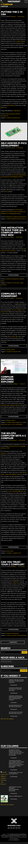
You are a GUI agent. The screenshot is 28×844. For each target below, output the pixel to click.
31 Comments (19, 147)
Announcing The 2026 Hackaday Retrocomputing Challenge (15, 789)
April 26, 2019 (4, 440)
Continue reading (17, 275)
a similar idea (14, 336)
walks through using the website (10, 405)
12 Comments (13, 770)
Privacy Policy (24, 835)
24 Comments (21, 440)
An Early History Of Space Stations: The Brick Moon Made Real (16, 681)
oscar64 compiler (20, 41)
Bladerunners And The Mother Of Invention (15, 706)
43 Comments (20, 16)
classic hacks (9, 551)
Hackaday (14, 1)
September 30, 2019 (6, 384)
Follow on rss (9, 661)
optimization (19, 424)
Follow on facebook (2, 661)
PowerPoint (11, 105)
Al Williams (13, 16)
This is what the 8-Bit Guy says (17, 491)
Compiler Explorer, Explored (7, 379)
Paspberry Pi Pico (16, 218)
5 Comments (19, 298)
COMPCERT (15, 582)
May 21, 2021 (4, 237)
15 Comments (13, 793)
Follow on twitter (4, 661)
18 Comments (13, 685)
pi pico (23, 218)
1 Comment (22, 384)
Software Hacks (10, 349)
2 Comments (13, 758)
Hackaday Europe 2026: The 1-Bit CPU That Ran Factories (15, 689)
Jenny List (12, 147)
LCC (20, 553)
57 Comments (21, 566)
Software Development (20, 216)
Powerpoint (14, 351)
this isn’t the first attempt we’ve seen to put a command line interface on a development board (13, 211)
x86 (19, 351)
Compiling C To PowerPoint (11, 295)
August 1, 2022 (4, 147)
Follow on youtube (6, 661)
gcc (9, 424)
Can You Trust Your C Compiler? (12, 563)
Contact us (11, 661)
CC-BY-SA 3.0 (17, 110)
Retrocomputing (10, 114)
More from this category (7, 719)
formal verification (22, 635)
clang (12, 422)
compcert (14, 635)
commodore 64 (15, 117)
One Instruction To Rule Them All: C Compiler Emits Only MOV (14, 231)
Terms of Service (5, 837)
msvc (14, 424)
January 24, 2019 (5, 566)
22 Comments (13, 693)
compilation (18, 422)
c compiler (8, 117)
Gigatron (3, 453)
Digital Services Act (13, 837)
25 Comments (13, 716)
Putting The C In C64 (11, 13)
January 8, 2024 (5, 16)
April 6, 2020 (4, 298)
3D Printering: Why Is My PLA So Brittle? (16, 773)
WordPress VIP (16, 839)
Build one (4, 107)
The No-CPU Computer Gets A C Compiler (13, 436)
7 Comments (13, 702)
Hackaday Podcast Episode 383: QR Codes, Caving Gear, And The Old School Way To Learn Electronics (16, 752)
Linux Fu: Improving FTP (15, 796)
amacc (6, 191)
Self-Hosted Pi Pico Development (14, 144)
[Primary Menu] (26, 1)
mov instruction (15, 282)
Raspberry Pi (9, 216)
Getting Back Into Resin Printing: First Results (15, 713)
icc (11, 424)
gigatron (16, 553)
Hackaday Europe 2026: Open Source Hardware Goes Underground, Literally (15, 698)
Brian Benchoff (13, 440)
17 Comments (19, 237)
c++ (12, 553)
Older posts (12, 642)
